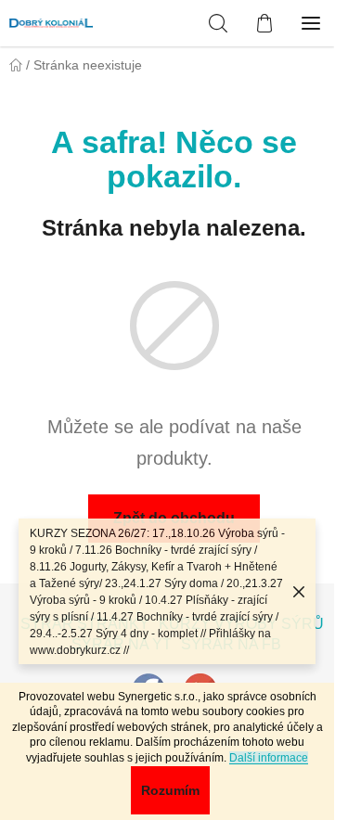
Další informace (268, 757)
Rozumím (170, 790)
